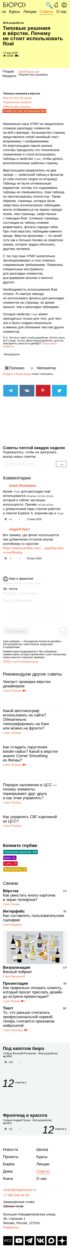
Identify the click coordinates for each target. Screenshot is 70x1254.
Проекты (10, 1157)
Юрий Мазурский (29, 71)
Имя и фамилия (21, 578)
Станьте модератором (24, 661)
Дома (8, 1171)
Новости (10, 1149)
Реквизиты (11, 1227)
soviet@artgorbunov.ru (19, 1190)
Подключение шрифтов (17, 102)
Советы (46, 11)
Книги (8, 1178)
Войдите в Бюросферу (16, 374)
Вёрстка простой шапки (17, 98)
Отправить (16, 631)
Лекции (29, 11)
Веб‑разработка (11, 354)
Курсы (14, 11)
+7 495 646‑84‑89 (16, 1195)
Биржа (8, 1164)
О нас (61, 11)
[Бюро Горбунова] (14, 4)
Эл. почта (10, 589)
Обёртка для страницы (17, 106)
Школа (42, 1149)
